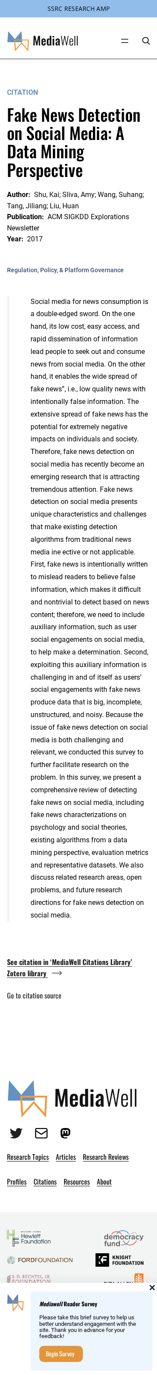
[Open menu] (124, 41)
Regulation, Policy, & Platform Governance (65, 270)
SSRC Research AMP (79, 8)
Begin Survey (60, 1353)
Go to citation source (34, 995)
